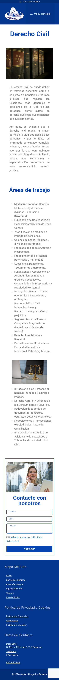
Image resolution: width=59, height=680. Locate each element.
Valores (10, 593)
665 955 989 (13, 662)
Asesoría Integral (14, 584)
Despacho (11, 643)
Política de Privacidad (17, 616)
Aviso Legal (12, 620)
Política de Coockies (16, 625)
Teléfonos (11, 651)
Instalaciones (13, 597)
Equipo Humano (14, 588)
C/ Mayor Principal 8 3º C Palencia (24, 647)
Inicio (8, 575)
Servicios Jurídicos (15, 580)
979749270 (12, 654)
